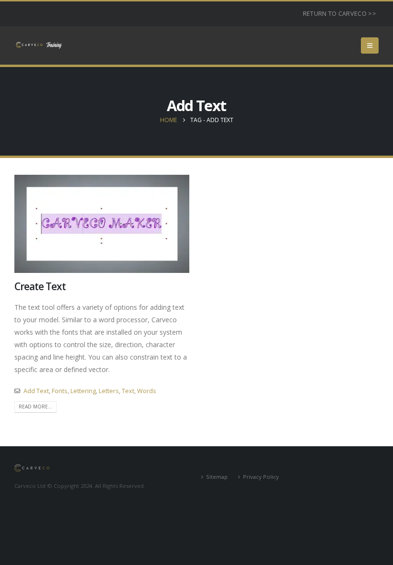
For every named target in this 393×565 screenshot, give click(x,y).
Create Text (39, 286)
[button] (370, 45)
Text (128, 391)
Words (146, 391)
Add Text (36, 391)
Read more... (35, 406)
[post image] (101, 224)
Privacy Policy (261, 476)
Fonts (60, 391)
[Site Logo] (38, 45)
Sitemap (217, 476)
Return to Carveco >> (339, 14)
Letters (109, 391)
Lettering (83, 391)
